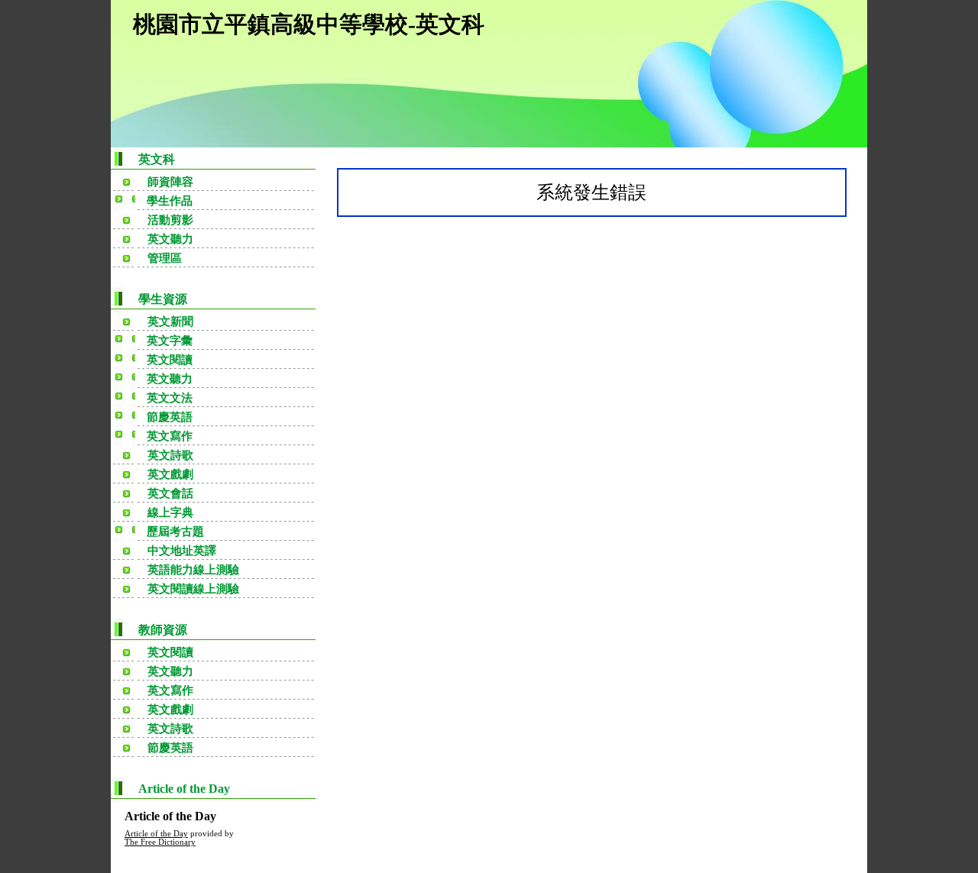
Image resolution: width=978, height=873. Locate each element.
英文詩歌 (170, 455)
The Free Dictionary (160, 842)
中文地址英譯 (181, 551)
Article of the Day (156, 833)
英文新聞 (170, 321)
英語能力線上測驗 (193, 570)
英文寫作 (170, 690)
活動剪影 (170, 220)
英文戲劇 (170, 474)
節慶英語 (170, 748)
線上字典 (170, 512)
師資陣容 (170, 182)
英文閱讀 (170, 652)
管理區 (164, 258)
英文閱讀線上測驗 (193, 589)
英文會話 (170, 493)
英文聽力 (170, 239)
